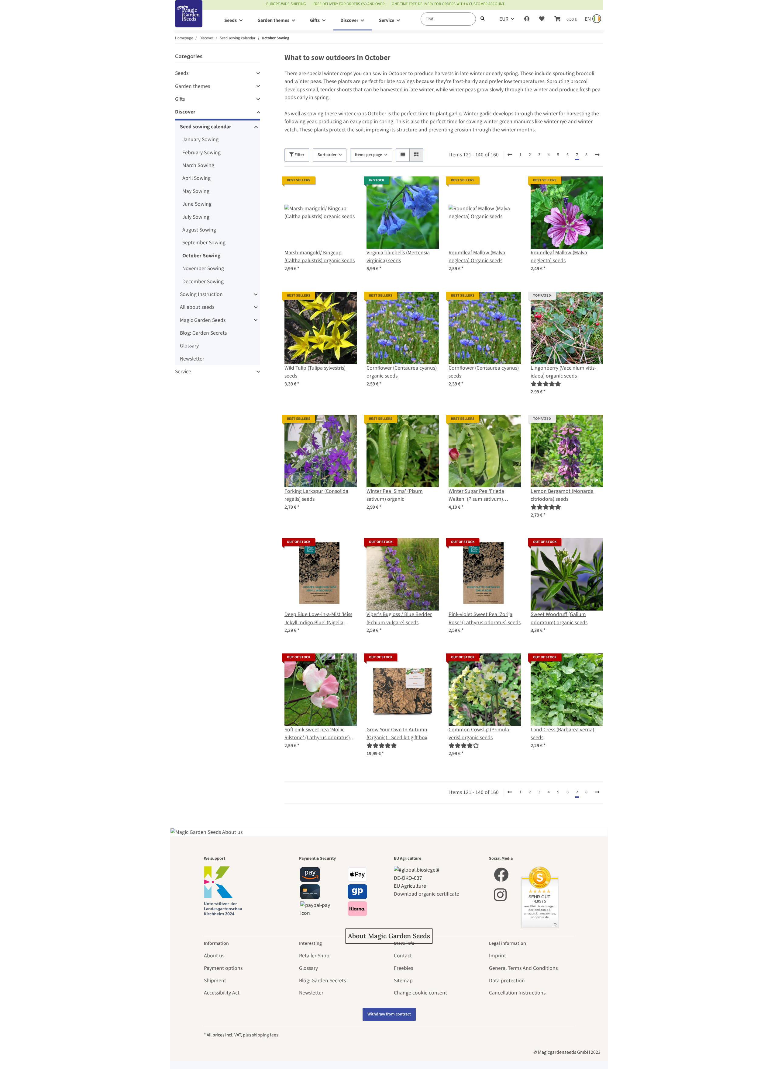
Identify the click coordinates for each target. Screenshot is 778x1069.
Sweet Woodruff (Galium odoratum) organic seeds (559, 618)
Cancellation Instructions (517, 993)
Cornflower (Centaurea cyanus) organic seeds (402, 372)
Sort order (327, 155)
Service (183, 371)
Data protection (507, 980)
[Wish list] (541, 19)
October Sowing (201, 255)
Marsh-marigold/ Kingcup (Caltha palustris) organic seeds (319, 256)
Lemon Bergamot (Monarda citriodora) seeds (562, 495)
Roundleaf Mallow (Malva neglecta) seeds (559, 256)
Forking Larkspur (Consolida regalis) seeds (316, 495)
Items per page (368, 155)
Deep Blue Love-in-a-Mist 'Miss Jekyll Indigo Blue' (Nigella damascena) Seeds (318, 619)
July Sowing (195, 217)
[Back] (510, 155)
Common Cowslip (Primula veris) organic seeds (479, 733)
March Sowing (198, 165)
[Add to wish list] (346, 186)
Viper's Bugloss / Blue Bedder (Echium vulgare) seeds (399, 618)
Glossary (189, 346)
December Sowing (203, 281)
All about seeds (197, 307)
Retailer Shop (314, 955)
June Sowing (197, 204)
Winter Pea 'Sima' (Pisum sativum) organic (395, 495)
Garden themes (192, 86)
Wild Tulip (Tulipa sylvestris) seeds (315, 372)
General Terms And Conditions (523, 968)
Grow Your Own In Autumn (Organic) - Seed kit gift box (397, 733)
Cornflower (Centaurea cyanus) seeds (484, 372)
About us (214, 955)
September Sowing (203, 242)
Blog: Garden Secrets (203, 333)
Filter (299, 155)
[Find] (483, 19)
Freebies (403, 968)
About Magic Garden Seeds (389, 936)
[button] (526, 19)
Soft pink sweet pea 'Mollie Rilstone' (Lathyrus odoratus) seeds (317, 734)
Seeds (181, 73)
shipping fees (265, 1035)
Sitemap (403, 980)
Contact (403, 955)
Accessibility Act (221, 993)
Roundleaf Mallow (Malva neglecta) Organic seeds (477, 256)
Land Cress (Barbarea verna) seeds (562, 733)
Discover (185, 112)
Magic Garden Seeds (202, 320)
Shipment (215, 980)
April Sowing (196, 178)
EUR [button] (503, 19)
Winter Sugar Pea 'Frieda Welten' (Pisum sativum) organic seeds (476, 495)
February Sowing (201, 152)
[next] (597, 155)
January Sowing (200, 139)
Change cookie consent (420, 993)
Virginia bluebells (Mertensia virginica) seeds (398, 256)
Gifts (180, 99)
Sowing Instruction (201, 294)
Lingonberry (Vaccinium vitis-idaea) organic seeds (563, 372)
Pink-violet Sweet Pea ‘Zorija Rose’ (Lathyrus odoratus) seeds (485, 618)
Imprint (497, 955)
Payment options (223, 968)
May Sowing (195, 191)
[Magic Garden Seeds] (188, 20)
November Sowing (203, 268)
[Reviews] (546, 384)
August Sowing (199, 230)
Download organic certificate (426, 894)
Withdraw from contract (389, 1014)
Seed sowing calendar (205, 127)
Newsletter (192, 359)
